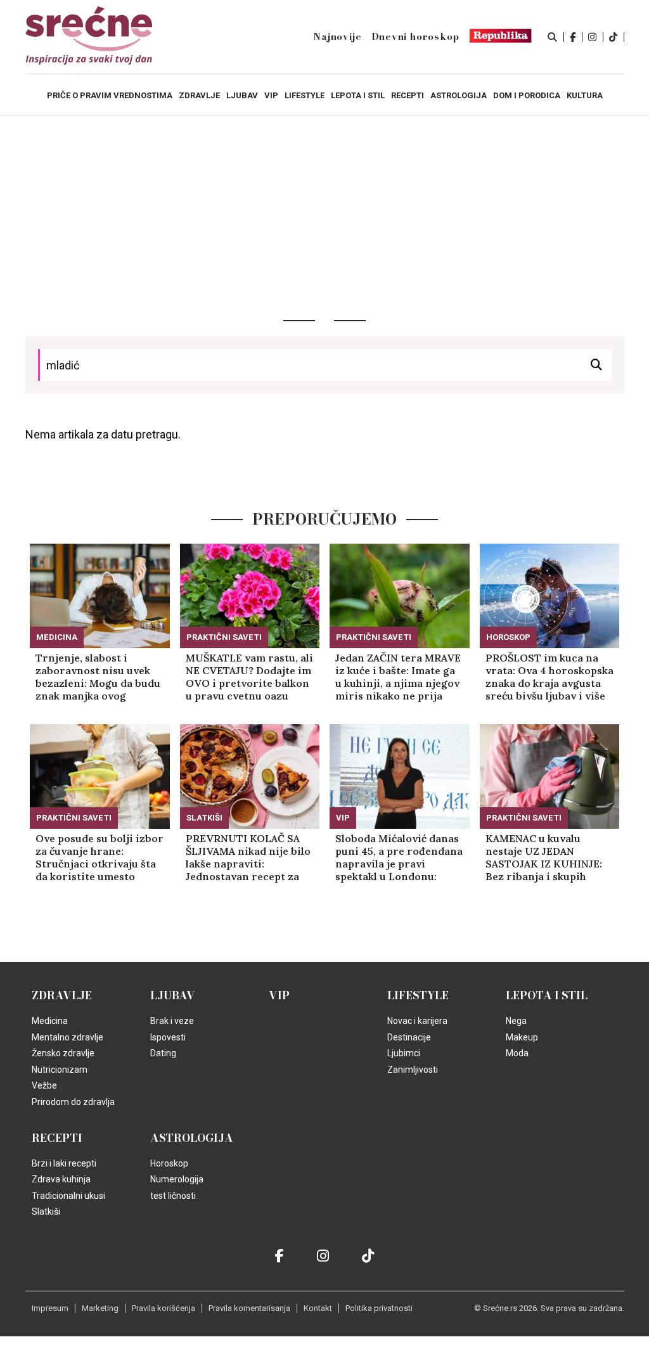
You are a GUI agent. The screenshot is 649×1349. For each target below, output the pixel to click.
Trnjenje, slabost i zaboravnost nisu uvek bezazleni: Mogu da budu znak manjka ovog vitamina (97, 676)
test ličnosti (173, 1196)
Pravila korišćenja (163, 1308)
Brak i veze (172, 1021)
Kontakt (318, 1308)
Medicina (56, 637)
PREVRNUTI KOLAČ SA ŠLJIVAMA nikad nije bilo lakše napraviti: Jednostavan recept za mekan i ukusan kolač (248, 857)
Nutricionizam (59, 1069)
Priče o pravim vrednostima (109, 95)
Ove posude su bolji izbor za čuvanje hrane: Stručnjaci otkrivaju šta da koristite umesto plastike (99, 857)
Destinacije (409, 1037)
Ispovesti (168, 1037)
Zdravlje (62, 995)
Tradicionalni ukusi (68, 1196)
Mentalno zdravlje (67, 1037)
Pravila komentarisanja (249, 1308)
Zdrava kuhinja (61, 1179)
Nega (516, 1021)
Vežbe (44, 1085)
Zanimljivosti (412, 1069)
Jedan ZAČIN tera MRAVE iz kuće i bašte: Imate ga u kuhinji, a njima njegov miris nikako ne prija (398, 676)
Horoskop (508, 637)
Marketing (100, 1308)
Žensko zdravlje (63, 1053)
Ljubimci (403, 1053)
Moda (517, 1053)
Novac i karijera (417, 1021)
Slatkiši (204, 818)
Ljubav (172, 995)
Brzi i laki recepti (64, 1163)
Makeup (522, 1037)
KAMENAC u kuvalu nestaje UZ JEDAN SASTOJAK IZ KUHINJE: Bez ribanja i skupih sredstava (543, 857)
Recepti (57, 1138)
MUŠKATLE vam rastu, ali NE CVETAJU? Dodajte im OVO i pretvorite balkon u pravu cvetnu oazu (249, 676)
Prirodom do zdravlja (73, 1102)
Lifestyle (418, 995)
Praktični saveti (224, 637)
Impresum (50, 1308)
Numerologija (176, 1179)
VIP (343, 818)
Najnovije (337, 37)
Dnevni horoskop (415, 37)
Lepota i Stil (547, 995)
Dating (163, 1053)
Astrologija (191, 1138)
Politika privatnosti (379, 1308)
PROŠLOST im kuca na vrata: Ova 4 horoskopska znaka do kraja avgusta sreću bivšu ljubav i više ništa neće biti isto (549, 676)
